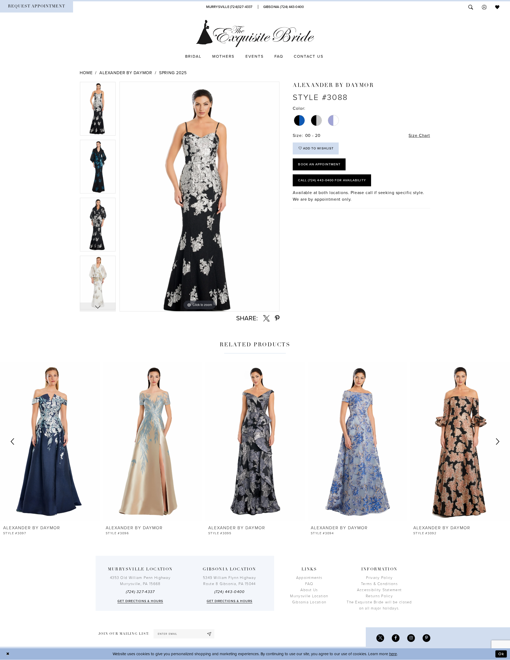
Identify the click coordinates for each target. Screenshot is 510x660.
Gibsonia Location (309, 602)
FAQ (309, 584)
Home (86, 72)
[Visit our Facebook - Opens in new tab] (396, 638)
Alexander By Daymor (125, 72)
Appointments (309, 577)
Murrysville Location (309, 596)
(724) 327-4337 (140, 592)
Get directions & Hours (140, 601)
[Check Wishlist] (497, 6)
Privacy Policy (379, 577)
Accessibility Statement (379, 590)
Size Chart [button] (419, 135)
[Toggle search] (470, 6)
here (393, 653)
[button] (484, 6)
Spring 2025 (173, 72)
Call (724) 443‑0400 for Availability (332, 180)
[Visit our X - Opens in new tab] (380, 638)
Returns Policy (379, 596)
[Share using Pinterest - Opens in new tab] (277, 318)
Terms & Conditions (379, 584)
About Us (309, 590)
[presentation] (50, 441)
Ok (501, 653)
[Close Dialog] (8, 654)
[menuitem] (36, 6)
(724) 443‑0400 (229, 592)
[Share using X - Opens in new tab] (266, 318)
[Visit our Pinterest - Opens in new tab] (426, 638)
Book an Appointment (319, 164)
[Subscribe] (209, 633)
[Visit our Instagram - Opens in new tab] (411, 638)
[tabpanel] (98, 111)
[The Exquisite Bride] (255, 33)
